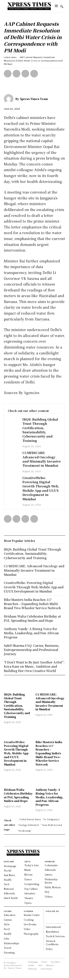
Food (7, 929)
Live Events (30, 924)
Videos (48, 896)
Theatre (28, 898)
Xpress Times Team (34, 99)
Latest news (10, 57)
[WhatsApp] (34, 73)
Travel (7, 947)
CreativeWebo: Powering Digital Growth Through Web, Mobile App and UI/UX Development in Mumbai (40, 488)
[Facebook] (8, 73)
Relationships (11, 943)
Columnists (51, 865)
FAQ (47, 891)
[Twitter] (16, 73)
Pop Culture (31, 888)
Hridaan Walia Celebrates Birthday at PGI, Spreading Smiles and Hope (18, 795)
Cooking (29, 919)
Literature (29, 893)
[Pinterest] (25, 73)
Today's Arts (31, 865)
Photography (31, 933)
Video (27, 929)
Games (8, 919)
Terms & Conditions (52, 942)
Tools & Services (55, 936)
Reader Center (32, 915)
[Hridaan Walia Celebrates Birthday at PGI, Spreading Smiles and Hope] (19, 780)
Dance (28, 879)
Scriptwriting (31, 884)
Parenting (9, 952)
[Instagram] (47, 919)
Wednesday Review (51, 881)
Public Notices (53, 887)
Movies (28, 874)
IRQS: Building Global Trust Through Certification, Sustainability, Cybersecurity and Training (40, 430)
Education (9, 915)
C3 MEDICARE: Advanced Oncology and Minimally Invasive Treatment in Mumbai (41, 459)
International (53, 926)
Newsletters (52, 931)
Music (27, 869)
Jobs (6, 938)
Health (7, 933)
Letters (48, 874)
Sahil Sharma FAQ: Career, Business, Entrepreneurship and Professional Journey (31, 649)
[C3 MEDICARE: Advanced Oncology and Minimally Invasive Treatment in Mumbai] (13, 455)
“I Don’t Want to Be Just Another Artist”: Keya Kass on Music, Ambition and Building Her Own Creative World (34, 666)
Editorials (50, 869)
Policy (49, 948)
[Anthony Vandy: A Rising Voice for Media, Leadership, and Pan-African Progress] (50, 780)
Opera (27, 902)
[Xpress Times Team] (9, 99)
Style (6, 924)
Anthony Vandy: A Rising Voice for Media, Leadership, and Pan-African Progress (49, 797)
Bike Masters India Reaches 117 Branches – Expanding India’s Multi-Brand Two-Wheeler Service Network (48, 753)
